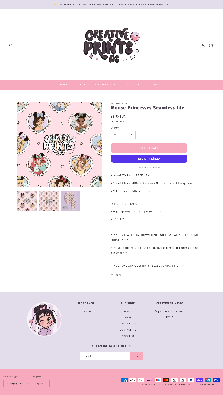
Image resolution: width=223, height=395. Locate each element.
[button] (11, 45)
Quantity (115, 127)
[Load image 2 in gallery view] (49, 201)
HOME (128, 311)
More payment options (149, 167)
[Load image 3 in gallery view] (70, 201)
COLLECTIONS (128, 323)
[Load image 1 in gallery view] (27, 201)
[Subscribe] (136, 356)
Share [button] (118, 274)
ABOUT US (128, 335)
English (39, 383)
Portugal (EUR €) (15, 383)
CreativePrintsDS (160, 384)
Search (86, 311)
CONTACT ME (128, 329)
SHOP (128, 317)
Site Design (182, 384)
